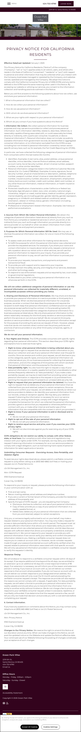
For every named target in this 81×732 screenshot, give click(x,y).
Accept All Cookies (30, 727)
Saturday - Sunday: (10, 680)
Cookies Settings (50, 727)
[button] (66, 3)
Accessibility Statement (13, 693)
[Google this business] (5, 686)
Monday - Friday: (9, 677)
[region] (40, 723)
